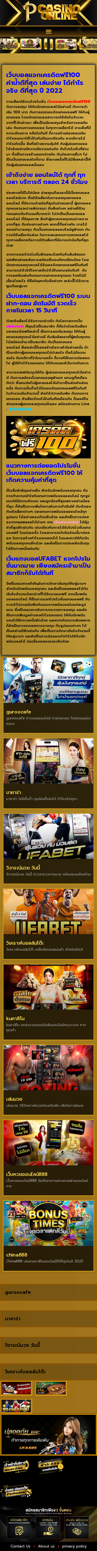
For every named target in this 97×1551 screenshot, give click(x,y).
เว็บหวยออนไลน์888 (26, 1174)
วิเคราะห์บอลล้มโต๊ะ (25, 943)
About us (46, 1546)
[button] (48, 31)
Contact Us (20, 1546)
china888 (16, 1255)
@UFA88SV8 (20, 409)
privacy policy (74, 1546)
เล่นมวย (14, 1099)
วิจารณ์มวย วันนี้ (23, 868)
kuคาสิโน (15, 1018)
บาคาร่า (13, 792)
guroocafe (18, 712)
